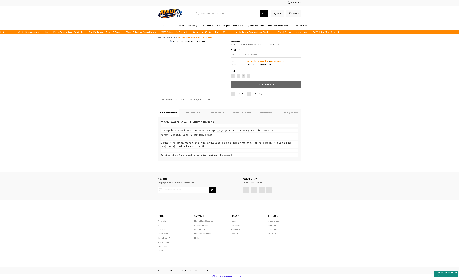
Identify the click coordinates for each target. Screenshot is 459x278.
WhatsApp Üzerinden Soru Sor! (447, 273)
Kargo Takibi (162, 246)
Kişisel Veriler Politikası (202, 234)
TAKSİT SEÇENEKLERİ (241, 113)
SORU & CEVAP (217, 113)
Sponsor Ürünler (274, 221)
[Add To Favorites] (165, 100)
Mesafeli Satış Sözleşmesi (203, 221)
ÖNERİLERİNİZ (266, 113)
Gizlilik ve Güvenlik (201, 225)
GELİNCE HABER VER (266, 84)
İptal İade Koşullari (201, 229)
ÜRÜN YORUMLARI (193, 113)
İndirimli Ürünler (273, 229)
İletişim (160, 251)
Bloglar (196, 238)
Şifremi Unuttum (163, 229)
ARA (264, 13)
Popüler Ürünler (273, 225)
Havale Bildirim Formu (165, 238)
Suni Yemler (251, 61)
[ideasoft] (217, 276)
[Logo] (170, 13)
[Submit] (212, 190)
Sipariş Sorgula (163, 242)
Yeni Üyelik (162, 221)
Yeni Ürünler (272, 234)
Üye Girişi (161, 225)
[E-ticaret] (229, 276)
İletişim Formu (163, 234)
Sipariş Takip (235, 225)
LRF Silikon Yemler (277, 61)
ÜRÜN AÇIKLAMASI (168, 112)
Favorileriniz (235, 229)
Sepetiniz (234, 234)
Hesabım (234, 221)
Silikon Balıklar (263, 61)
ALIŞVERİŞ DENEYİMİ (290, 113)
